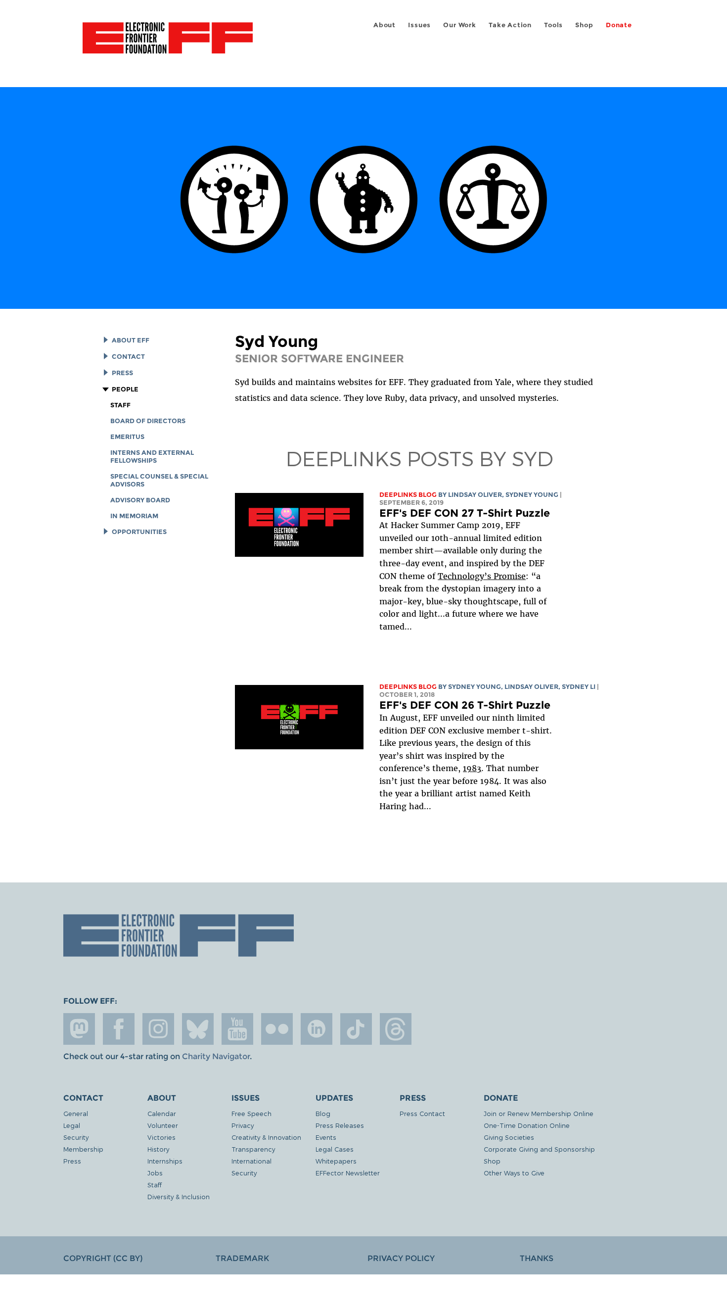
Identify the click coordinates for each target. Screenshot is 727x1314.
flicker (277, 1029)
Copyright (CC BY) (102, 1258)
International (251, 1161)
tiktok (356, 1029)
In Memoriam (134, 516)
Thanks (536, 1258)
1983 (472, 768)
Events (326, 1137)
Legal (71, 1125)
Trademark (242, 1258)
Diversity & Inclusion (178, 1196)
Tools (553, 25)
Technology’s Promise (482, 576)
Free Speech (251, 1113)
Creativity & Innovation (266, 1137)
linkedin (316, 1029)
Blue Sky (198, 1029)
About (384, 25)
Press (122, 373)
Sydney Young (531, 494)
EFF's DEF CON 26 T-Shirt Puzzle (464, 705)
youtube (237, 1029)
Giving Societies (509, 1137)
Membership (83, 1149)
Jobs (155, 1172)
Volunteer (162, 1125)
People (125, 389)
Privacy (242, 1125)
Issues (419, 25)
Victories (161, 1137)
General (75, 1113)
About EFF (130, 340)
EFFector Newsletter (348, 1172)
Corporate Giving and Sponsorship (539, 1149)
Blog (323, 1113)
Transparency (253, 1149)
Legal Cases (335, 1149)
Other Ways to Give (514, 1172)
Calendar (161, 1113)
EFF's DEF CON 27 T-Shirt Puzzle (464, 513)
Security (76, 1137)
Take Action (510, 25)
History (158, 1149)
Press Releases (340, 1125)
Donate (619, 25)
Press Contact (422, 1113)
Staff (120, 405)
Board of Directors (147, 421)
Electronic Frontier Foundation (168, 43)
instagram (158, 1029)
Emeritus (127, 436)
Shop (584, 25)
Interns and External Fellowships (152, 456)
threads (395, 1029)
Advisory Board (140, 500)
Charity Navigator (216, 1056)
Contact (128, 356)
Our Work (459, 25)
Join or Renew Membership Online (538, 1113)
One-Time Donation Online (527, 1125)
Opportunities (139, 531)
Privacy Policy (401, 1258)
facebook (119, 1029)
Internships (164, 1161)
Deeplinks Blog (408, 494)
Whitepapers (336, 1161)
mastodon (79, 1029)
